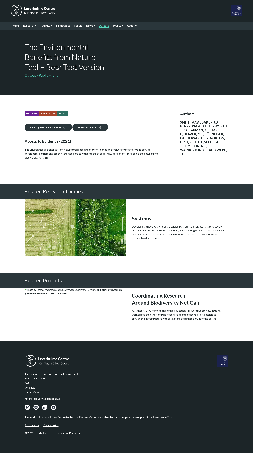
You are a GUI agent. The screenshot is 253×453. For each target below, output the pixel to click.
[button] (29, 26)
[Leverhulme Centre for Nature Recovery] (33, 10)
